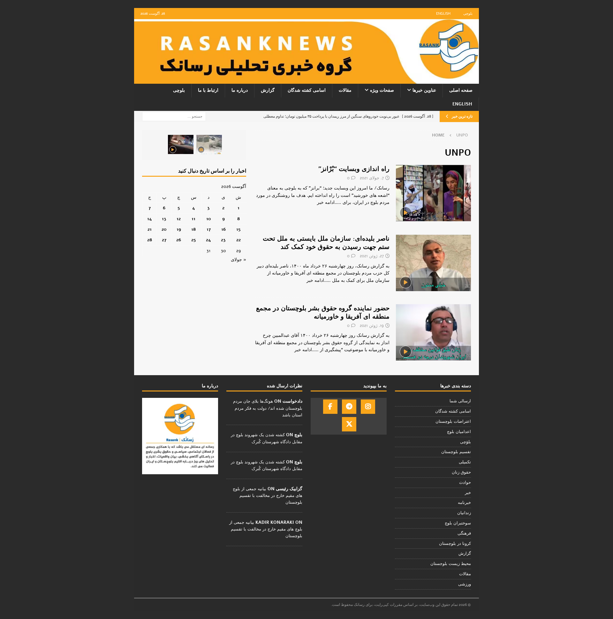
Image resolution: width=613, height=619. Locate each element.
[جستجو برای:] (174, 116)
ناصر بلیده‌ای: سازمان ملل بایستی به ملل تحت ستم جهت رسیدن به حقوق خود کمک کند (326, 242)
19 (179, 229)
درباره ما (239, 90)
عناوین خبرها (424, 90)
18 (193, 229)
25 (193, 240)
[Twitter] (349, 424)
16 (223, 229)
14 (149, 219)
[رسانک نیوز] (306, 80)
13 (164, 219)
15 (238, 229)
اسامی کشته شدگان (307, 90)
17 (209, 229)
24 (208, 240)
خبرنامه (464, 503)
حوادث (465, 482)
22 (238, 240)
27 (164, 240)
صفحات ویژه (382, 90)
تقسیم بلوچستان (456, 452)
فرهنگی (464, 533)
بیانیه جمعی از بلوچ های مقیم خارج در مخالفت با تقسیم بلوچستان (267, 495)
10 (208, 219)
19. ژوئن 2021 (372, 326)
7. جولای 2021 (372, 178)
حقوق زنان (461, 472)
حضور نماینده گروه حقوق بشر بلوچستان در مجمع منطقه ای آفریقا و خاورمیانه (323, 312)
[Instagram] (368, 406)
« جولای (238, 260)
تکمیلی (465, 462)
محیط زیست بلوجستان (450, 564)
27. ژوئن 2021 (372, 256)
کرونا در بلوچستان (455, 543)
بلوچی (468, 13)
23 (223, 240)
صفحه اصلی (461, 90)
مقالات (345, 90)
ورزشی (464, 584)
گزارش (268, 90)
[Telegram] (349, 406)
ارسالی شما (460, 401)
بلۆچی (465, 442)
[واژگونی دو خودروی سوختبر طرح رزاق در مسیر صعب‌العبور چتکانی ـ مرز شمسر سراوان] (209, 144)
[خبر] (433, 193)
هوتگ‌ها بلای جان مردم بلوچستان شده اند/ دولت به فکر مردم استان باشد (267, 408)
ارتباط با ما (208, 90)
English (443, 13)
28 (149, 240)
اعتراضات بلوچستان (453, 421)
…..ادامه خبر (329, 202)
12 (179, 219)
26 (178, 240)
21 (150, 229)
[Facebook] (330, 406)
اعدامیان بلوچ (459, 432)
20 (164, 229)
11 (193, 219)
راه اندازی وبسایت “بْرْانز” (354, 169)
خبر (468, 493)
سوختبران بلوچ (458, 523)
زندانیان (464, 513)
